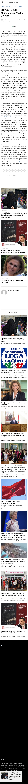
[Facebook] (4, 170)
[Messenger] (7, 170)
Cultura (14, 6)
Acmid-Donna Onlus (7, 117)
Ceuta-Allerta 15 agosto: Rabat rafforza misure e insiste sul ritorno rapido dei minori (12, 435)
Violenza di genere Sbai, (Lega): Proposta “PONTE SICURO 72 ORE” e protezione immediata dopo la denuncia (13, 372)
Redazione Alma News (14, 290)
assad (9, 175)
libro (14, 175)
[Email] (24, 170)
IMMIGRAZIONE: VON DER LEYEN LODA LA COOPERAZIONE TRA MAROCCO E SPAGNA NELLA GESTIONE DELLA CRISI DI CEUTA (13, 535)
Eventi (20, 6)
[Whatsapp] (18, 170)
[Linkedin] (15, 170)
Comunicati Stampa (6, 6)
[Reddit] (21, 170)
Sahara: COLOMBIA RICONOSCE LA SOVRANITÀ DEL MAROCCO (11, 502)
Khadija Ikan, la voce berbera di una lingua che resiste (14, 404)
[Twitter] (10, 170)
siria (19, 175)
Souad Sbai (18, 162)
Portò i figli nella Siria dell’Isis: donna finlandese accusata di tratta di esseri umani (14, 215)
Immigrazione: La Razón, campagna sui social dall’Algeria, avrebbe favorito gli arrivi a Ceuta (12, 595)
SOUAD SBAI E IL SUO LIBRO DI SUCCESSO (12, 281)
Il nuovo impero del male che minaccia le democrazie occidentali (13, 251)
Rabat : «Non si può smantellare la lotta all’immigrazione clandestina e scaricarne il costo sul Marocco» (13, 561)
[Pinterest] (12, 170)
